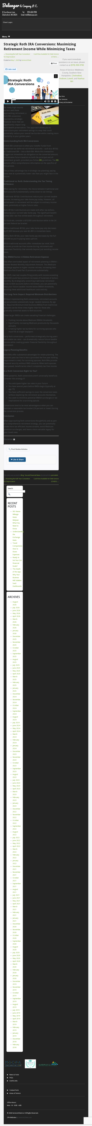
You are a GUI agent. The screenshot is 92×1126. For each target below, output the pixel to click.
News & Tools (14, 1075)
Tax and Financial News (32, 475)
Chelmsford (77, 76)
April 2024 (16, 731)
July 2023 (16, 780)
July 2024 (16, 723)
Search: (10, 488)
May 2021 (16, 901)
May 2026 (16, 613)
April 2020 (16, 961)
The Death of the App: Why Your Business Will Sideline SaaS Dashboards (17, 577)
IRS (40, 160)
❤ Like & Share (17, 459)
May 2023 (16, 786)
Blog (22, 475)
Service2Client (26, 60)
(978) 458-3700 (77, 65)
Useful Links (13, 1081)
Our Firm (62, 96)
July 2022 (16, 838)
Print (54, 63)
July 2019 (16, 1010)
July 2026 (16, 608)
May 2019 (16, 1016)
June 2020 (16, 955)
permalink (54, 475)
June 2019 (16, 1013)
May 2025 (16, 671)
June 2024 (16, 725)
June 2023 (16, 783)
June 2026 (16, 610)
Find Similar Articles (18, 449)
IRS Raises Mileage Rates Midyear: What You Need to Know (16, 520)
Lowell (70, 78)
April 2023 (16, 789)
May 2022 (16, 843)
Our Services (63, 99)
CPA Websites (11, 1117)
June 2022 (16, 840)
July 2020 (16, 953)
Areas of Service (15, 1093)
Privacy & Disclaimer (65, 102)
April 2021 (16, 904)
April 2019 (16, 1019)
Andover (62, 78)
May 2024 (16, 728)
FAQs (11, 1078)
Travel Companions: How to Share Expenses (18, 549)
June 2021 (16, 898)
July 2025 (16, 665)
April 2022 (16, 846)
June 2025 (16, 668)
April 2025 (16, 674)
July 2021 (16, 895)
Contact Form (14, 1090)
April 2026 (16, 616)
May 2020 (16, 958)
